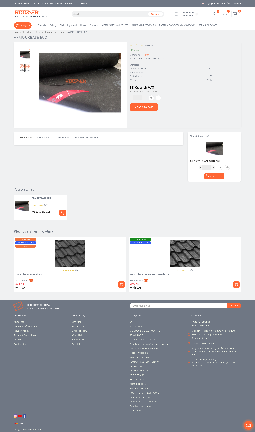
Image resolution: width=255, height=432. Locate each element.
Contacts (93, 25)
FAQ (38, 3)
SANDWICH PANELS (140, 370)
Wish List (77, 335)
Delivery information (25, 326)
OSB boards (136, 410)
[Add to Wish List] (123, 240)
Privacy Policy (21, 330)
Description (25, 137)
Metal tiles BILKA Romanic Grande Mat (150, 274)
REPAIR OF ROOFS (208, 25)
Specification (44, 137)
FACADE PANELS (138, 366)
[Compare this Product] (123, 246)
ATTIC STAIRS (137, 375)
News (83, 25)
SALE (132, 321)
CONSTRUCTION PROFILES (144, 348)
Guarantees (47, 3)
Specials (42, 25)
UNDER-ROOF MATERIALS (144, 401)
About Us (19, 321)
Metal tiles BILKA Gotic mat (29, 274)
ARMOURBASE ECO (41, 197)
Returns (18, 339)
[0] (225, 13)
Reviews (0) (63, 137)
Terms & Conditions (25, 335)
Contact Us (20, 344)
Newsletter (78, 339)
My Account (234, 3)
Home (17, 32)
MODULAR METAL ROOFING (145, 330)
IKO (147, 54)
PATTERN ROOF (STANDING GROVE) (177, 25)
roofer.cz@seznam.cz (204, 343)
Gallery (53, 25)
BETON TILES (137, 379)
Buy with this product (87, 137)
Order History (79, 330)
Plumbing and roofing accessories (149, 344)
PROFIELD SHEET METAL (143, 339)
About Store (29, 3)
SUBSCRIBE (234, 305)
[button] (24, 46)
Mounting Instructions (65, 3)
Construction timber (141, 406)
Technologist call (68, 25)
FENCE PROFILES (139, 352)
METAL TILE (136, 326)
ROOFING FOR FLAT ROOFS (144, 392)
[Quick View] (123, 251)
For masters (82, 3)
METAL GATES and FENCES (115, 25)
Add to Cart (145, 107)
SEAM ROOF (136, 335)
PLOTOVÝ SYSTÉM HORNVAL (145, 361)
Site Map (77, 321)
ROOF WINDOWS (139, 388)
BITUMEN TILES (138, 384)
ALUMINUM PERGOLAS (144, 25)
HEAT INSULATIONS (140, 397)
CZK (221, 3)
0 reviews (148, 45)
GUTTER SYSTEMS (139, 357)
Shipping (18, 3)
